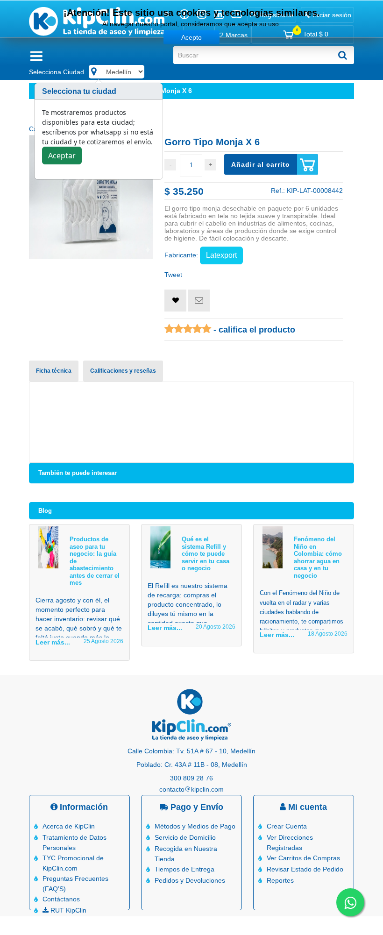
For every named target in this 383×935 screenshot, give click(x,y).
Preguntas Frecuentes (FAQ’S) (75, 883)
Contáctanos (61, 899)
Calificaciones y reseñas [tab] (123, 371)
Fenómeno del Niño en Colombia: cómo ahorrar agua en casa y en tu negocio (318, 557)
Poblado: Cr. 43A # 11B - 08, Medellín (191, 764)
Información (82, 807)
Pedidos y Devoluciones (190, 880)
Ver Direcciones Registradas (290, 842)
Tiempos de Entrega (184, 869)
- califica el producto (253, 329)
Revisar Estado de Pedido (305, 869)
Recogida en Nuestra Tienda (186, 854)
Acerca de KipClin (69, 826)
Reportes (280, 880)
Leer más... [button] (52, 642)
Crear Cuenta (287, 826)
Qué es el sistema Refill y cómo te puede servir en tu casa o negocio (205, 554)
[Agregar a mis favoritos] (175, 301)
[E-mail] (199, 301)
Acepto (191, 37)
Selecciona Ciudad (56, 72)
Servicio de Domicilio (185, 837)
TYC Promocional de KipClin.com (73, 863)
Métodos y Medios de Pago (195, 826)
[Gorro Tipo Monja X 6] (91, 197)
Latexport (221, 255)
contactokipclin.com (191, 789)
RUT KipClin (67, 910)
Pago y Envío (195, 807)
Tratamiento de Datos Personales (74, 842)
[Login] (175, 300)
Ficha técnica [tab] (53, 371)
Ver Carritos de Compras (303, 858)
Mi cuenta (306, 807)
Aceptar (62, 155)
